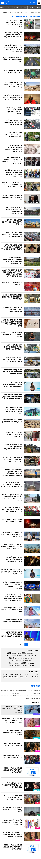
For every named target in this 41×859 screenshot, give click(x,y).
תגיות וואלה (35, 686)
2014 (11, 677)
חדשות (31, 7)
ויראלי (9, 7)
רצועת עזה (4, 696)
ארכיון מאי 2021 (15, 660)
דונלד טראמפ (16, 693)
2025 (31, 674)
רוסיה (10, 696)
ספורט (16, 7)
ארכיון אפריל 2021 (27, 663)
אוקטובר (4, 12)
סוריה (24, 696)
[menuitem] (31, 7)
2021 (11, 674)
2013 (6, 677)
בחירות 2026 (4, 690)
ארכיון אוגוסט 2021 (27, 658)
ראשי (38, 7)
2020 (6, 674)
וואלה (32, 3)
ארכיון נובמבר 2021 (14, 653)
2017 (26, 677)
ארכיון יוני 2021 (27, 660)
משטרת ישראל (35, 696)
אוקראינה (37, 690)
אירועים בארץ (29, 12)
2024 (26, 674)
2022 (16, 674)
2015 (16, 677)
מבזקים (23, 7)
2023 (21, 674)
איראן (30, 690)
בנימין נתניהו (36, 693)
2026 (36, 674)
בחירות (12, 690)
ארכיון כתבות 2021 (15, 12)
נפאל (28, 696)
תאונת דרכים (29, 699)
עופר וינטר (20, 696)
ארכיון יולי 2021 (14, 658)
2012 (20, 679)
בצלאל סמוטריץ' (26, 693)
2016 (21, 677)
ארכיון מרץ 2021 (14, 663)
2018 (31, 677)
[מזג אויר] (8, 2)
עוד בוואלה (36, 703)
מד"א (2, 693)
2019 (36, 677)
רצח (38, 699)
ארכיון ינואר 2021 (13, 665)
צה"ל (14, 696)
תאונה (35, 699)
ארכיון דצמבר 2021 (28, 653)
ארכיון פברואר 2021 (27, 665)
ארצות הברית (21, 690)
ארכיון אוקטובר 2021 (29, 655)
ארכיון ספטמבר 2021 (13, 655)
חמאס (7, 693)
